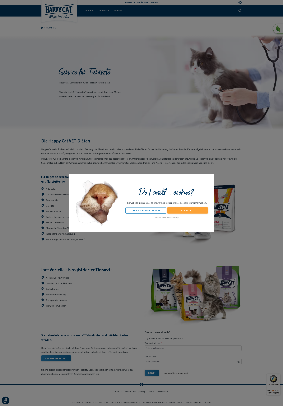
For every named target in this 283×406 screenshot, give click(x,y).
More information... (198, 202)
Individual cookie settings (166, 217)
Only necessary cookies (145, 210)
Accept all (187, 210)
